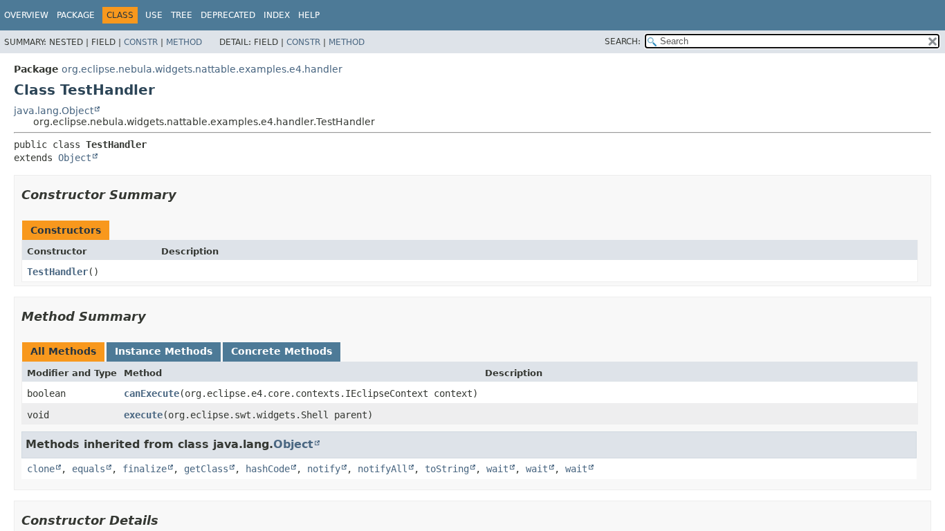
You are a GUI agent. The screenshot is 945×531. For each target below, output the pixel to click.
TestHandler (57, 271)
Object (74, 157)
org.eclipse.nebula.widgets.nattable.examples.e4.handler (202, 69)
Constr (141, 42)
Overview (26, 15)
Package (76, 15)
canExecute (151, 393)
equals (88, 468)
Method (184, 42)
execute (143, 414)
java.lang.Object (53, 110)
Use (154, 15)
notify (323, 468)
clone (41, 468)
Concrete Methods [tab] (281, 351)
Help (309, 15)
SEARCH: (623, 41)
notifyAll (382, 468)
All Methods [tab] (63, 351)
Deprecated (228, 15)
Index (277, 15)
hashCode (268, 468)
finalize (144, 468)
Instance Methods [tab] (163, 351)
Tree (181, 15)
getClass (206, 468)
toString (447, 468)
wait (497, 468)
